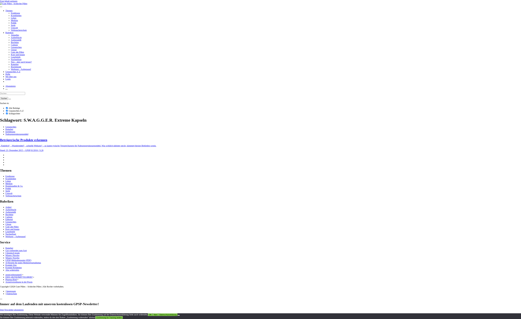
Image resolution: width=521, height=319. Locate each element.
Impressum (11, 291)
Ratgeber (15, 64)
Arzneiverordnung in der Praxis (18, 282)
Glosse (14, 50)
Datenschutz (11, 294)
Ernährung (15, 13)
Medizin (14, 20)
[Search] (10, 99)
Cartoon (14, 45)
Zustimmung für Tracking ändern (109, 318)
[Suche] (6, 89)
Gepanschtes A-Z (12, 72)
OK (150, 315)
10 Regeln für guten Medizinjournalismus (23, 263)
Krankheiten (16, 15)
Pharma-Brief (11, 279)
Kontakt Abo (11, 265)
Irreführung (10, 132)
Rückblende (16, 67)
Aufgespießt (16, 40)
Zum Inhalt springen (8, 1)
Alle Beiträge (14, 108)
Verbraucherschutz (19, 30)
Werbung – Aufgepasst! (21, 69)
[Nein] (179, 315)
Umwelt (14, 28)
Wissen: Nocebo (12, 258)
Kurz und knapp (18, 54)
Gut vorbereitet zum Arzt (16, 250)
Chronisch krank (12, 253)
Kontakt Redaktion (13, 267)
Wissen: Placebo (12, 255)
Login (8, 79)
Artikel (8, 207)
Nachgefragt (16, 59)
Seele (13, 25)
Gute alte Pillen (17, 52)
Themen (8, 11)
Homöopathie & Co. (14, 186)
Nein (155, 315)
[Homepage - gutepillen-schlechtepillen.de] (13, 3)
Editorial (9, 219)
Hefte (7, 74)
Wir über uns (10, 76)
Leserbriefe (15, 57)
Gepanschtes (16, 47)
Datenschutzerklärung (168, 315)
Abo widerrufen (12, 270)
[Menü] (1, 6)
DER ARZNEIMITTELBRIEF (19, 277)
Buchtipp (15, 42)
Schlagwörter (14, 113)
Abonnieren (10, 86)
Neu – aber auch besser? (21, 62)
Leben (13, 18)
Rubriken (9, 32)
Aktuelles (15, 35)
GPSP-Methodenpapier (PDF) (18, 260)
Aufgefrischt (16, 37)
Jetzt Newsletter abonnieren (12, 310)
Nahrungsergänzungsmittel (16, 134)
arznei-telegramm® (13, 275)
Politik (13, 23)
